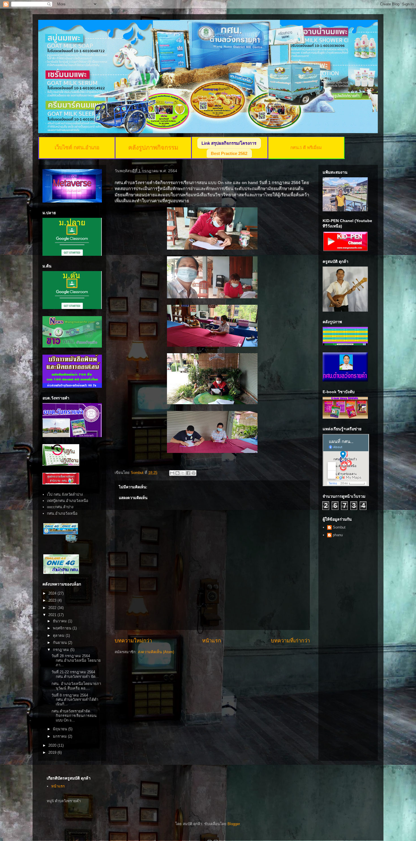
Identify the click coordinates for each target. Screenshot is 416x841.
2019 (52, 752)
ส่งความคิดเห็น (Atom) (156, 652)
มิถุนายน (60, 729)
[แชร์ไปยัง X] (183, 473)
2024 (52, 593)
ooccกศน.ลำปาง (60, 507)
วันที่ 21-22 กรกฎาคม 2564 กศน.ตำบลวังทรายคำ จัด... (75, 674)
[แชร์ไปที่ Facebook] (188, 473)
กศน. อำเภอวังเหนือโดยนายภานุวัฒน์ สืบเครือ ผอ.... (76, 686)
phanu (338, 535)
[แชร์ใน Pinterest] (193, 473)
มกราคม (60, 736)
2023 (52, 600)
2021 (52, 615)
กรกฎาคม (61, 650)
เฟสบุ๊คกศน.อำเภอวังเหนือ (67, 501)
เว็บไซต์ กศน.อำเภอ (77, 147)
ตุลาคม (59, 635)
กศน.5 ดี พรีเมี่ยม (306, 147)
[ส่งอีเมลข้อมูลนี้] (172, 473)
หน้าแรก (211, 641)
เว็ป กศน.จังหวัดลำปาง (65, 494)
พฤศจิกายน (62, 628)
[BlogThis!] (177, 473)
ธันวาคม (60, 621)
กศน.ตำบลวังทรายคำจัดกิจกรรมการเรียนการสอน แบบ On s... (74, 715)
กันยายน (60, 642)
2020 (52, 745)
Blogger (234, 824)
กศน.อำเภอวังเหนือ (62, 513)
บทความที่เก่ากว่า (290, 641)
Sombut (339, 527)
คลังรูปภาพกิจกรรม (153, 147)
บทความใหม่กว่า (133, 641)
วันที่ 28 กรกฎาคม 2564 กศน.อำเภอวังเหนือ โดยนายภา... (76, 660)
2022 (52, 608)
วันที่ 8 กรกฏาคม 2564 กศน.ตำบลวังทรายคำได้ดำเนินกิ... (75, 699)
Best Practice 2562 (229, 153)
